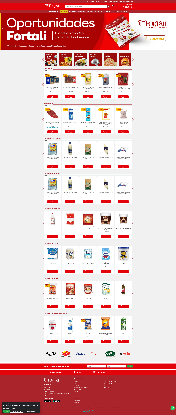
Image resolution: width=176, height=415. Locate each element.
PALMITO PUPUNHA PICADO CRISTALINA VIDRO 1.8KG (88, 88)
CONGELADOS (77, 385)
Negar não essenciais (16, 411)
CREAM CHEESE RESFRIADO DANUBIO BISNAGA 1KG (123, 158)
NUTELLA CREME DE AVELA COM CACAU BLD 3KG (52, 332)
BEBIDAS (76, 381)
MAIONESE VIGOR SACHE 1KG (106, 157)
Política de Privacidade (49, 391)
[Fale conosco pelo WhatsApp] (172, 408)
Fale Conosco (47, 389)
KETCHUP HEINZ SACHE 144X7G (70, 87)
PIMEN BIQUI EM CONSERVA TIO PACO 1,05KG (88, 297)
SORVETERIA (77, 401)
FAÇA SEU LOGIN (53, 97)
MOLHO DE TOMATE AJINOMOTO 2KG (70, 297)
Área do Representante (127, 1)
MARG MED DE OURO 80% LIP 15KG (123, 262)
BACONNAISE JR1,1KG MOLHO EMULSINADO (123, 123)
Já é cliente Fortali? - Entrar (95, 1)
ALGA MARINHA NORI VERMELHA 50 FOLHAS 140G (123, 88)
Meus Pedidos (56, 372)
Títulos (78, 372)
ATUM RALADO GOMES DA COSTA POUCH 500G (53, 158)
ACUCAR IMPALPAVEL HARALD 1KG (70, 227)
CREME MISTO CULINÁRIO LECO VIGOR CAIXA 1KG (88, 123)
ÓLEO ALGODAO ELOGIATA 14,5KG (106, 297)
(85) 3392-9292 (128, 7)
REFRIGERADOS (77, 399)
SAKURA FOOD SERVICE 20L (105, 87)
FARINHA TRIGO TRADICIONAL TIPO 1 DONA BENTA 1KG (88, 262)
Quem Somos (47, 387)
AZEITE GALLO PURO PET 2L (123, 297)
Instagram (108, 385)
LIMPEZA (76, 391)
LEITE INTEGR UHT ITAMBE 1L (70, 122)
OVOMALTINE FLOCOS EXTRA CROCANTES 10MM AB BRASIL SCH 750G (106, 333)
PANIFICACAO (77, 397)
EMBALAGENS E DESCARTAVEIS (81, 387)
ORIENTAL (76, 395)
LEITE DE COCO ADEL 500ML (52, 227)
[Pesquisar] (108, 6)
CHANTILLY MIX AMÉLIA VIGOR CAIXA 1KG (70, 332)
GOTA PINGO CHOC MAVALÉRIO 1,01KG (88, 227)
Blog (45, 395)
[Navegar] (2, 29)
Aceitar (6, 411)
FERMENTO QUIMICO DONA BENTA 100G (106, 262)
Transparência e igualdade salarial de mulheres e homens (57, 393)
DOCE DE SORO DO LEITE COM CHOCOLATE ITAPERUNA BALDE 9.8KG (105, 228)
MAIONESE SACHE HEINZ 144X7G (52, 88)
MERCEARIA (76, 393)
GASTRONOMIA (77, 389)
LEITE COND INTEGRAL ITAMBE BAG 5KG (88, 332)
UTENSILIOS (76, 402)
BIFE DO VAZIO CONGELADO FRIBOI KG (52, 123)
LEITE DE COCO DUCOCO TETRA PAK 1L (123, 332)
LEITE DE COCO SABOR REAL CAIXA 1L (70, 158)
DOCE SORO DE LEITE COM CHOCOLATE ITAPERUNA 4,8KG (123, 227)
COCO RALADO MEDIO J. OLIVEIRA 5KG (88, 158)
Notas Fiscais (100, 372)
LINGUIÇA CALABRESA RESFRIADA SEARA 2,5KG (52, 297)
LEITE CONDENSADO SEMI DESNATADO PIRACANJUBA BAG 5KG (105, 123)
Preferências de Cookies (30, 411)
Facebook (108, 387)
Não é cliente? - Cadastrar (111, 1)
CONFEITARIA (77, 383)
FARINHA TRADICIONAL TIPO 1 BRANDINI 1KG (53, 262)
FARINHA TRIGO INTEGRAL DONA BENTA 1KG (70, 262)
